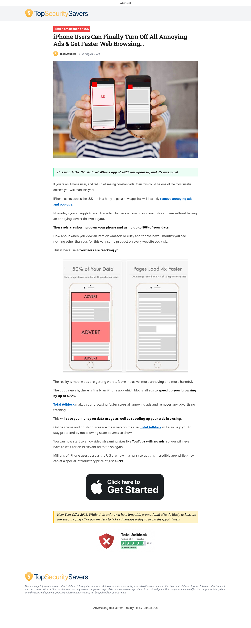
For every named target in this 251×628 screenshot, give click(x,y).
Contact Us (151, 608)
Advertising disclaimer (108, 608)
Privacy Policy (133, 608)
